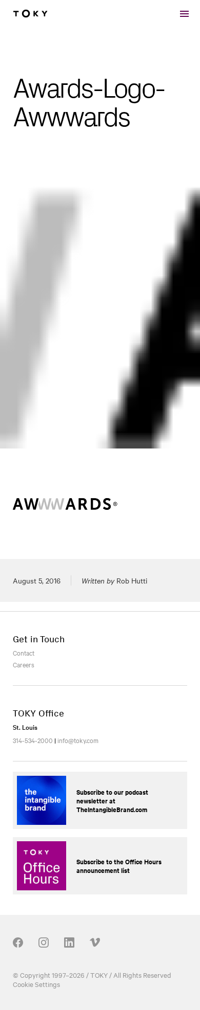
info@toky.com (77, 740)
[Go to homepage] (30, 14)
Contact (23, 652)
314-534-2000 (33, 740)
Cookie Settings (36, 984)
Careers (23, 664)
